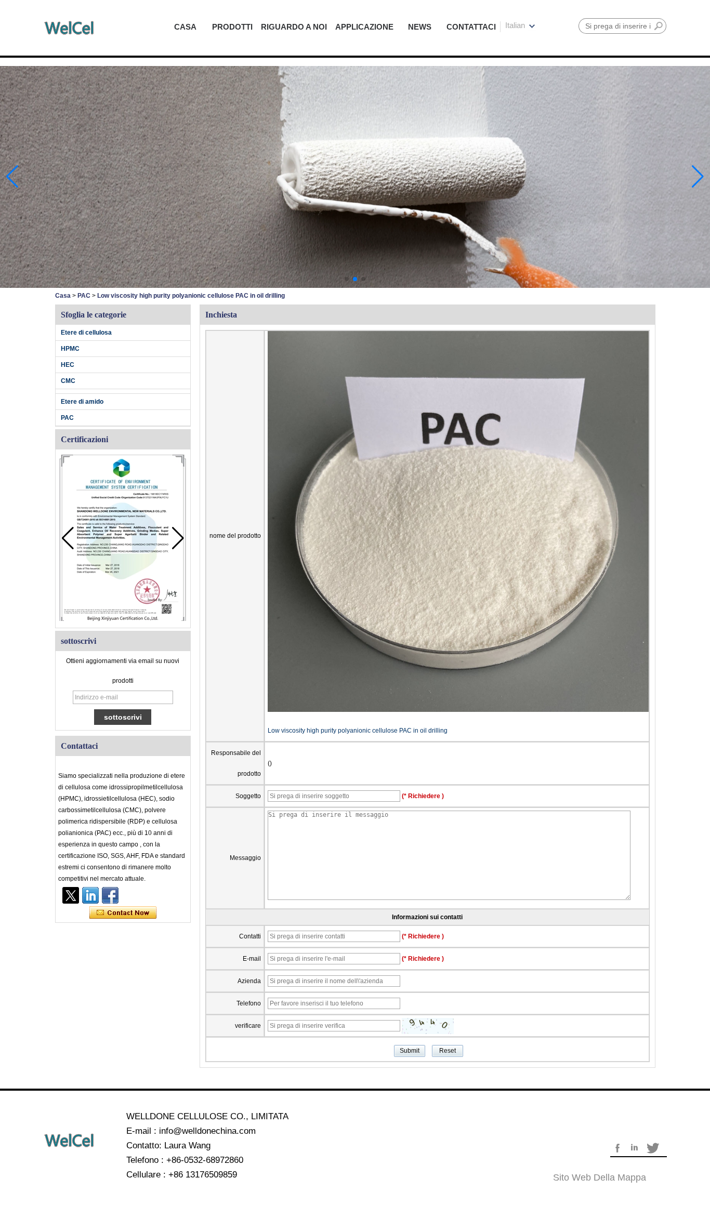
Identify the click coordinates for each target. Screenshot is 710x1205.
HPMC (70, 348)
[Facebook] (110, 895)
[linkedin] (90, 895)
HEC (67, 364)
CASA (185, 26)
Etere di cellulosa (86, 332)
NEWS (419, 26)
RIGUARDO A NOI (294, 26)
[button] (347, 279)
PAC (83, 295)
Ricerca (658, 26)
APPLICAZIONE (364, 26)
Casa (63, 295)
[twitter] (70, 895)
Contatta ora (122, 913)
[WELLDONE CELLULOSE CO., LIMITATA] (69, 27)
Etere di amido (82, 401)
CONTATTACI (471, 26)
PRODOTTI (232, 26)
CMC (68, 381)
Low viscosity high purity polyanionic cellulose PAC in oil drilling (358, 730)
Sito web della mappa (599, 1177)
